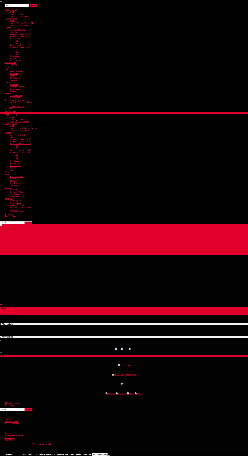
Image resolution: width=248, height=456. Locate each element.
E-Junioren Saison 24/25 (20, 47)
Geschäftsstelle (17, 71)
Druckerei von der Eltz (41, 444)
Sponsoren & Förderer (14, 100)
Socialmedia (15, 98)
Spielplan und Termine (19, 16)
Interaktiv (9, 93)
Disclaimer (9, 437)
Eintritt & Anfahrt (17, 87)
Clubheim (14, 84)
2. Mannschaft (11, 19)
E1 (17, 49)
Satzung (13, 80)
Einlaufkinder (15, 60)
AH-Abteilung (10, 63)
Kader (12, 12)
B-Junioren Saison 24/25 (20, 36)
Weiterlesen (102, 455)
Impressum (10, 440)
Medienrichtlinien (12, 403)
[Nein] (109, 455)
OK (94, 455)
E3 (17, 54)
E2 (17, 52)
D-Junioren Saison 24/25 (20, 45)
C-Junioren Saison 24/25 (20, 38)
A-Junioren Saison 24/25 (20, 34)
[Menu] (1, 1)
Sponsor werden (17, 106)
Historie (13, 76)
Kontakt (8, 109)
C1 (17, 41)
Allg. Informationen (18, 30)
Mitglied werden (17, 78)
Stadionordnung (17, 89)
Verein (7, 69)
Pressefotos (10, 405)
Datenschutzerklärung (14, 435)
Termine (13, 32)
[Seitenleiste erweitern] (1, 304)
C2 (17, 43)
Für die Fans (10, 111)
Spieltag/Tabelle (16, 14)
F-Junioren (14, 56)
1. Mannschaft (11, 10)
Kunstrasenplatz (17, 91)
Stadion (8, 82)
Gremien (14, 73)
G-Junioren (15, 58)
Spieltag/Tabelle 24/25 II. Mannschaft (25, 23)
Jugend (8, 27)
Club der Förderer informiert (22, 102)
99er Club (14, 104)
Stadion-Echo (16, 95)
